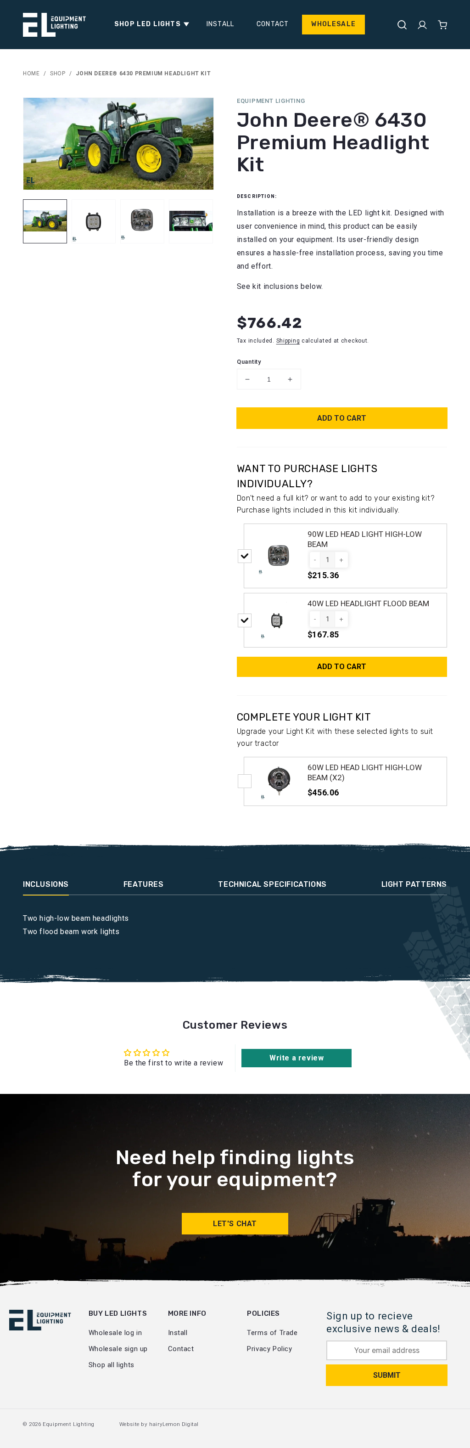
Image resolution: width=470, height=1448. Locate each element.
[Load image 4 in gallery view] (191, 221)
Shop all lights (111, 1365)
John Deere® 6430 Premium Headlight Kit (143, 73)
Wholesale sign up (118, 1349)
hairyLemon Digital (174, 1424)
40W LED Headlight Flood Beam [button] (368, 603)
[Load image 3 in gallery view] (142, 221)
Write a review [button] (296, 1058)
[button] (149, 24)
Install (178, 1333)
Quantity (249, 361)
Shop (57, 73)
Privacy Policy (269, 1349)
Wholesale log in (115, 1333)
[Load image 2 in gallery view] (94, 221)
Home (31, 73)
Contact (181, 1349)
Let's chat (235, 1223)
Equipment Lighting (69, 1424)
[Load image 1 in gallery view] (45, 221)
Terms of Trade (272, 1333)
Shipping (288, 341)
